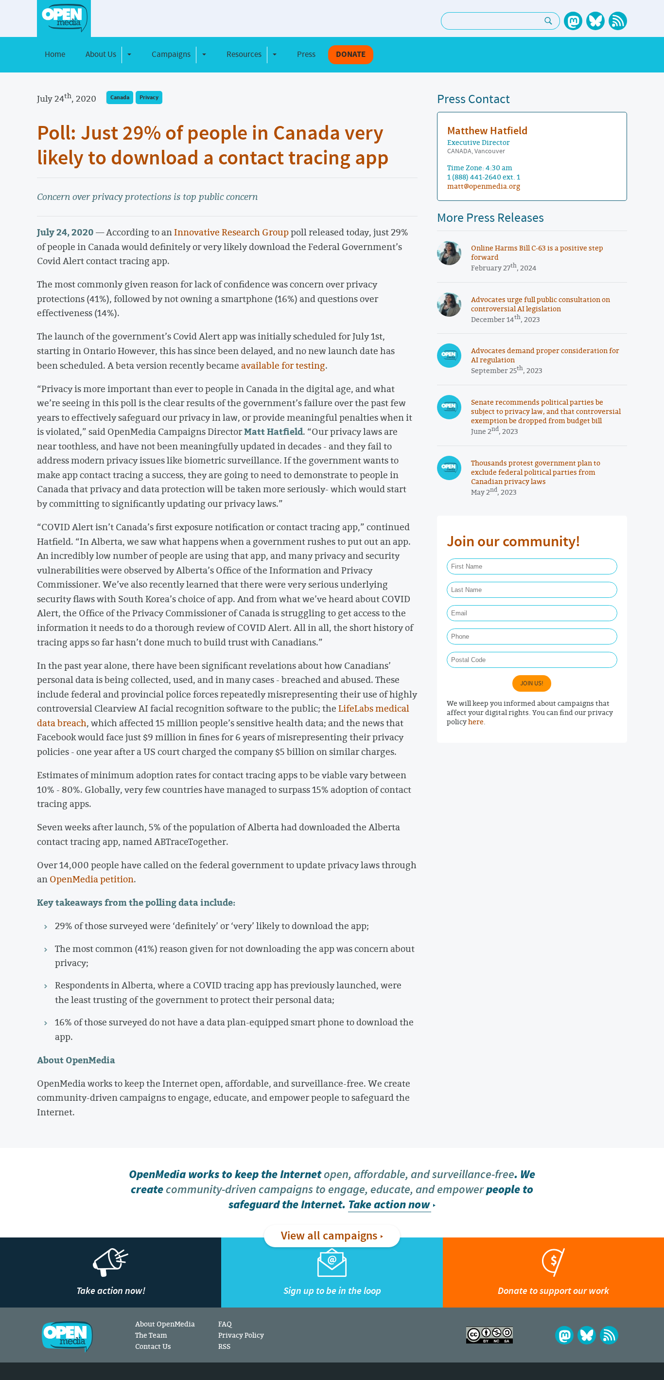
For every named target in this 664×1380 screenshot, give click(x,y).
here (476, 721)
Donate (351, 54)
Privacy (149, 97)
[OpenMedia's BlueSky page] (595, 21)
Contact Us (153, 1346)
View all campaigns (329, 1236)
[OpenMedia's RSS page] (618, 21)
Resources (244, 54)
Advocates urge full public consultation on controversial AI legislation (540, 304)
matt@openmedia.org (483, 186)
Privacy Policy (241, 1335)
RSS (224, 1346)
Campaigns (171, 54)
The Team (151, 1335)
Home (55, 54)
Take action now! (110, 1291)
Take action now (389, 1204)
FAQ (224, 1323)
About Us (101, 54)
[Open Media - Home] (63, 18)
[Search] (548, 21)
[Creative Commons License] (489, 1335)
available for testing (283, 365)
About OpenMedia (165, 1323)
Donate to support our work (553, 1291)
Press (306, 54)
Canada (119, 97)
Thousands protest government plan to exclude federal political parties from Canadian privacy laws (535, 472)
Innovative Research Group (231, 232)
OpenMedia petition (92, 879)
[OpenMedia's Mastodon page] (573, 21)
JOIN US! (531, 683)
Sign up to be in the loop (332, 1291)
